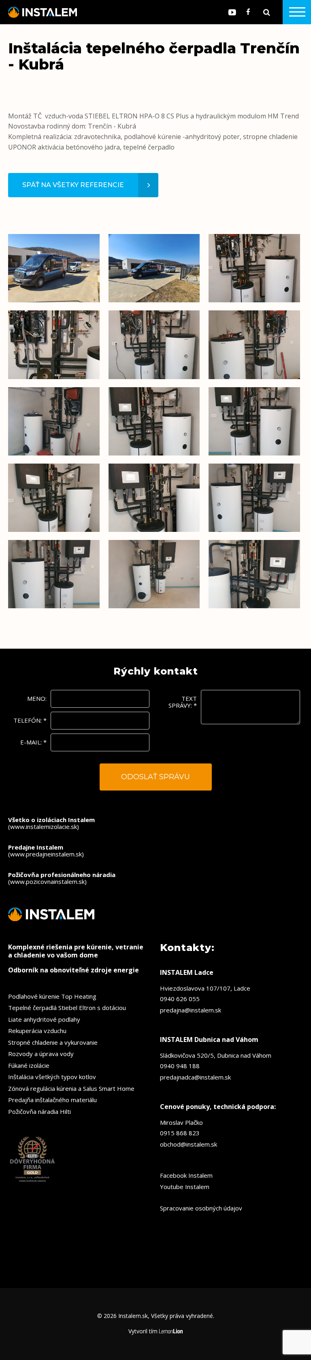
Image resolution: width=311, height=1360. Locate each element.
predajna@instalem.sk (190, 1010)
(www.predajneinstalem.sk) (46, 850)
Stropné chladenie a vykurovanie (53, 1042)
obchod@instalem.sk (188, 1144)
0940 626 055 (180, 999)
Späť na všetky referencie (73, 185)
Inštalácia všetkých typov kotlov (52, 1077)
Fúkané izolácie (28, 1065)
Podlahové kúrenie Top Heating (52, 996)
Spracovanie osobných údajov (201, 1208)
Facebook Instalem (186, 1175)
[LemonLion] (171, 1331)
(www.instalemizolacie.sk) (51, 823)
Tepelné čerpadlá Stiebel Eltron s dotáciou (67, 1008)
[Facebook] (248, 12)
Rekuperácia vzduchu (37, 1031)
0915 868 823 (180, 1133)
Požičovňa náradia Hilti (39, 1111)
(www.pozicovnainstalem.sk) (61, 878)
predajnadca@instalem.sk (195, 1077)
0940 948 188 (180, 1066)
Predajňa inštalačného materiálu (52, 1100)
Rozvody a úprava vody (41, 1054)
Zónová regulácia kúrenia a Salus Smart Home (71, 1088)
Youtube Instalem (184, 1187)
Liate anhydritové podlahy (44, 1019)
